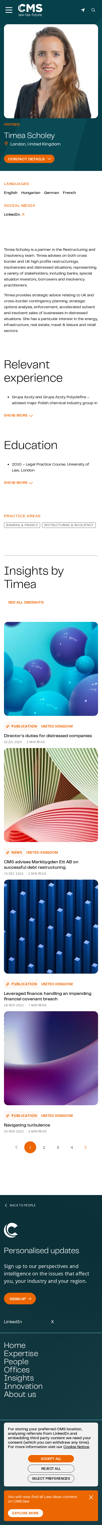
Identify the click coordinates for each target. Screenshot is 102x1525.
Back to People (23, 1205)
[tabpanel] (51, 370)
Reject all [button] (50, 1468)
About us (20, 1394)
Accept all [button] (51, 1458)
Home (15, 1345)
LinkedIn (12, 214)
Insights (19, 1378)
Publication (24, 726)
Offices (17, 1369)
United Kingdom (57, 726)
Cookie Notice (76, 1446)
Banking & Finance (22, 525)
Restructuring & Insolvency (69, 525)
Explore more (25, 1513)
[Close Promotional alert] (91, 1497)
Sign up (18, 1298)
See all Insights (25, 602)
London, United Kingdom (35, 143)
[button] (18, 415)
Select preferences (51, 1478)
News (16, 852)
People (16, 1361)
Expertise (21, 1353)
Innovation (23, 1386)
